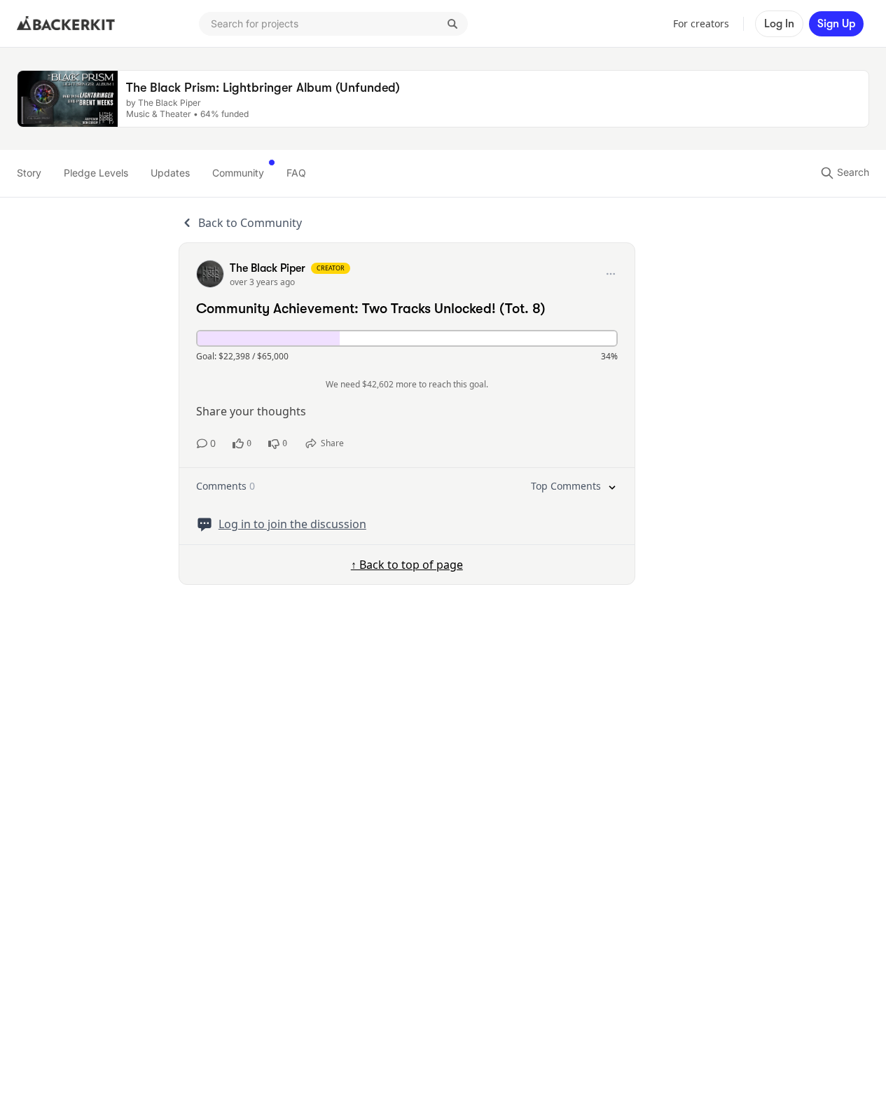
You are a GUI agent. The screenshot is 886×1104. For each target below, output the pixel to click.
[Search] (452, 23)
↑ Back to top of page (407, 564)
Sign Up (836, 24)
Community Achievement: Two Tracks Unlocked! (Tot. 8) (371, 309)
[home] (66, 24)
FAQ (296, 173)
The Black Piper (267, 268)
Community (238, 173)
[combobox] (333, 24)
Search (851, 172)
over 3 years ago (262, 282)
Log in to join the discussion (292, 524)
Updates (170, 173)
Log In (779, 24)
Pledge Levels (96, 173)
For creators (701, 23)
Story (29, 173)
